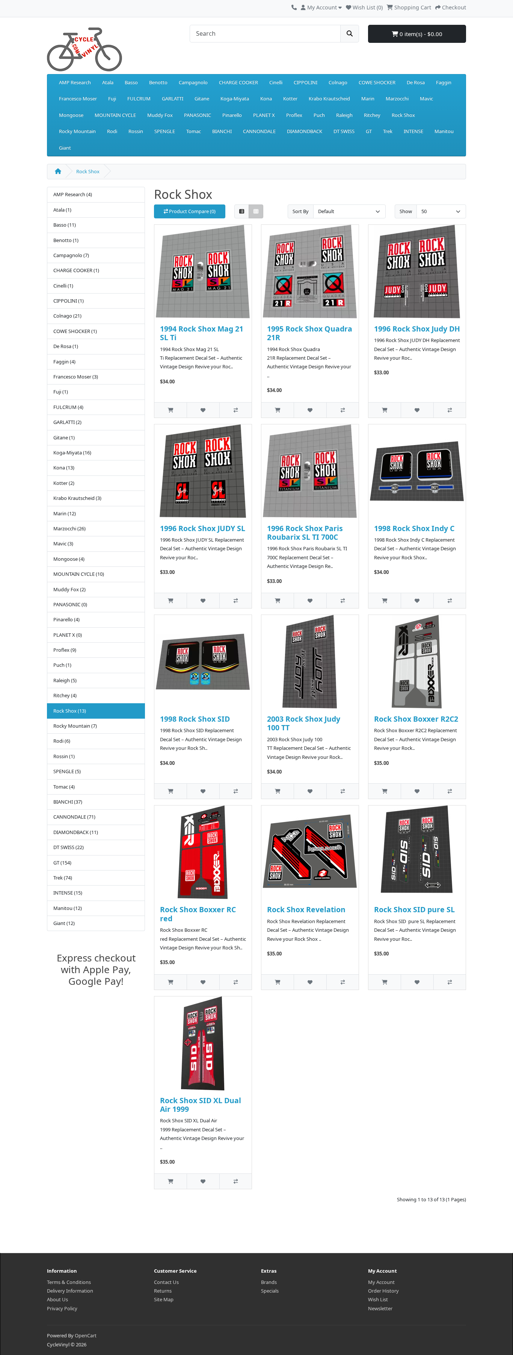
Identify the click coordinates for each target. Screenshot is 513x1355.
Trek (387, 131)
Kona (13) (63, 467)
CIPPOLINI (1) (68, 300)
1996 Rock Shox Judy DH (417, 329)
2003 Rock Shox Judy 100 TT (303, 723)
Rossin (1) (64, 756)
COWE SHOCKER (377, 82)
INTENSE (413, 131)
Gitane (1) (64, 437)
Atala (107, 82)
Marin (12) (64, 513)
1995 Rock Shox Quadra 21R (309, 333)
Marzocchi (397, 98)
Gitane (202, 98)
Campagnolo (193, 82)
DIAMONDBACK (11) (75, 832)
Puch (319, 115)
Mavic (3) (63, 543)
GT (369, 131)
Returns (163, 1290)
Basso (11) (64, 224)
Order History (383, 1290)
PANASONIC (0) (70, 604)
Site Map (164, 1299)
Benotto (158, 82)
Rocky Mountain (77, 131)
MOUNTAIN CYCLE (115, 115)
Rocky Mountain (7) (75, 725)
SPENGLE (164, 131)
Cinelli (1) (63, 285)
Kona (266, 98)
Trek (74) (62, 877)
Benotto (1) (65, 240)
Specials (270, 1290)
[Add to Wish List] (203, 410)
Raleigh (344, 115)
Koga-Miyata (234, 98)
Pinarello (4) (66, 619)
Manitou (444, 131)
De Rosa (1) (65, 346)
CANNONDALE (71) (74, 816)
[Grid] (256, 211)
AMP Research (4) (72, 194)
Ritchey (372, 115)
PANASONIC (197, 115)
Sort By (301, 211)
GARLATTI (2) (67, 422)
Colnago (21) (67, 315)
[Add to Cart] (170, 410)
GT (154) (62, 862)
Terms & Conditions (69, 1282)
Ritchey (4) (65, 695)
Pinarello (232, 115)
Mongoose (71, 115)
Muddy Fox (160, 115)
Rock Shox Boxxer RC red (198, 913)
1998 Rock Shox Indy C (414, 528)
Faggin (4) (64, 361)
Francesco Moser (78, 98)
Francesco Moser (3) (75, 376)
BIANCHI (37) (67, 801)
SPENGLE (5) (67, 771)
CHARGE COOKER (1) (76, 270)
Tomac (193, 131)
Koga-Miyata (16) (72, 452)
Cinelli (275, 82)
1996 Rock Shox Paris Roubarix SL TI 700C (305, 532)
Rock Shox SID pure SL (414, 909)
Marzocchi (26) (69, 528)
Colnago (338, 82)
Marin (367, 98)
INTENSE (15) (67, 892)
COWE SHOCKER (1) (75, 331)
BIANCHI (222, 131)
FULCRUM (139, 98)
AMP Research (75, 82)
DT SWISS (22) (68, 847)
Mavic (426, 98)
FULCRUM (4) (68, 407)
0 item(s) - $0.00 (420, 34)
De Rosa (416, 82)
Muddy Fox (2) (69, 589)
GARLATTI (172, 98)
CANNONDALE (259, 131)
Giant (65, 147)
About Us (57, 1299)
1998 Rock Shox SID (195, 719)
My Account (381, 1282)
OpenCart (86, 1335)
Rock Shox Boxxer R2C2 (416, 719)
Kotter (290, 98)
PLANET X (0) (67, 634)
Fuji (112, 98)
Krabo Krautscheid (329, 98)
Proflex (294, 115)
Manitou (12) (67, 908)
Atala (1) (62, 209)
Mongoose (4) (68, 559)
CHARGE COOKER (238, 82)
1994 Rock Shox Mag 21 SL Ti (201, 333)
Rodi (112, 131)
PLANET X (264, 115)
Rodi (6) (61, 740)
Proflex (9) (64, 649)
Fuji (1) (60, 391)
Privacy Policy (62, 1308)
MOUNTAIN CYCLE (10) (78, 574)
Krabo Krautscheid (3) (77, 498)
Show (406, 211)
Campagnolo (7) (71, 255)
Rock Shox (403, 115)
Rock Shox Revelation (306, 909)
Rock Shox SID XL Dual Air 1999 (200, 1104)
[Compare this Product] (235, 410)
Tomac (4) (64, 786)
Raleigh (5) (65, 680)
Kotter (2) (63, 483)
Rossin (135, 131)
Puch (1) (62, 665)
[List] (241, 211)
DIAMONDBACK (304, 131)
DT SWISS (344, 131)
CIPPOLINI (305, 82)
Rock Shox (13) (69, 710)
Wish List (378, 1299)
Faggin (443, 82)
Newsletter (380, 1308)
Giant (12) (64, 923)
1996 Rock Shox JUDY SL (202, 528)
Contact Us (166, 1282)
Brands (269, 1282)
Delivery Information (70, 1290)
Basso (131, 82)
